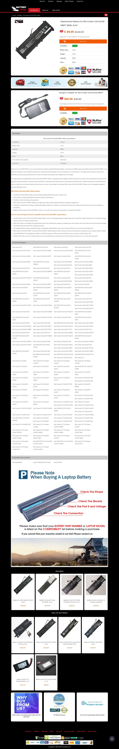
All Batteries (34, 10)
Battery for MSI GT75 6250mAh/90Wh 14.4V (22, 680)
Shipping (59, 1)
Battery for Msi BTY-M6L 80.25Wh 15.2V (47, 601)
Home (14, 15)
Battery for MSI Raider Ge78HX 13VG (23, 601)
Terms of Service (69, 731)
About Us (42, 1)
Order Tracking (69, 1)
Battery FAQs (92, 731)
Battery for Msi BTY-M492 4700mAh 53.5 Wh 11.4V (71, 601)
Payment (50, 1)
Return (52, 731)
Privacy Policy (81, 731)
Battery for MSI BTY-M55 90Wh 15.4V (93, 643)
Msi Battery (19, 15)
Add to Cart (83, 41)
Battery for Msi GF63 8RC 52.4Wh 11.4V (46, 643)
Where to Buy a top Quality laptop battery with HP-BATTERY (26, 716)
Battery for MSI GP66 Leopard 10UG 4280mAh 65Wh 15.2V (69, 643)
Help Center (56, 10)
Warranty (59, 731)
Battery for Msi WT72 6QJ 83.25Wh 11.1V (46, 680)
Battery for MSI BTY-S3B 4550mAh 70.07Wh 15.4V (23, 643)
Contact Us (80, 1)
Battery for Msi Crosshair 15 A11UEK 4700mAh (96, 601)
